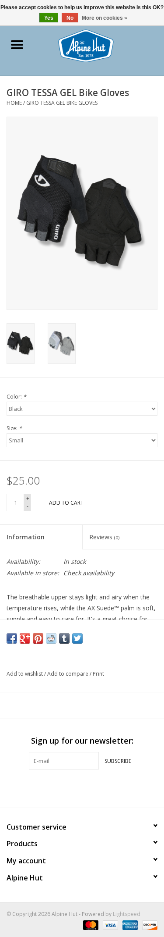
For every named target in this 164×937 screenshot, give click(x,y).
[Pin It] (38, 638)
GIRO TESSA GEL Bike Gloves (62, 103)
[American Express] (129, 925)
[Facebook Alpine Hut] (66, 787)
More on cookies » (104, 18)
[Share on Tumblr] (64, 638)
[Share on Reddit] (51, 638)
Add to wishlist (25, 673)
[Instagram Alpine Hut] (98, 787)
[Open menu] (17, 44)
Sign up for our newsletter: (82, 740)
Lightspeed (126, 914)
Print (98, 673)
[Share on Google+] (25, 638)
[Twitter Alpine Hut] (82, 787)
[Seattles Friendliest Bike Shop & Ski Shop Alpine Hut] (99, 45)
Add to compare (68, 673)
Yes (48, 18)
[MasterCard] (90, 925)
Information (26, 537)
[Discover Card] (148, 925)
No (69, 18)
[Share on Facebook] (12, 638)
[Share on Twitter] (77, 638)
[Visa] (109, 925)
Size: (14, 428)
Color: (16, 396)
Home (14, 103)
